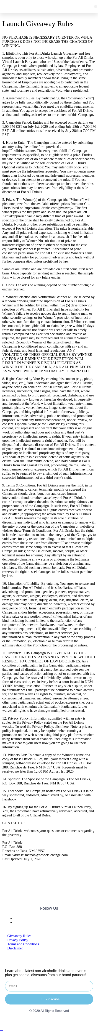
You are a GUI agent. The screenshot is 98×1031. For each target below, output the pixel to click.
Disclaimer (15, 948)
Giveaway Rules (19, 936)
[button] (95, 6)
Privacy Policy (17, 940)
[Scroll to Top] (1, 1029)
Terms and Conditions (23, 944)
